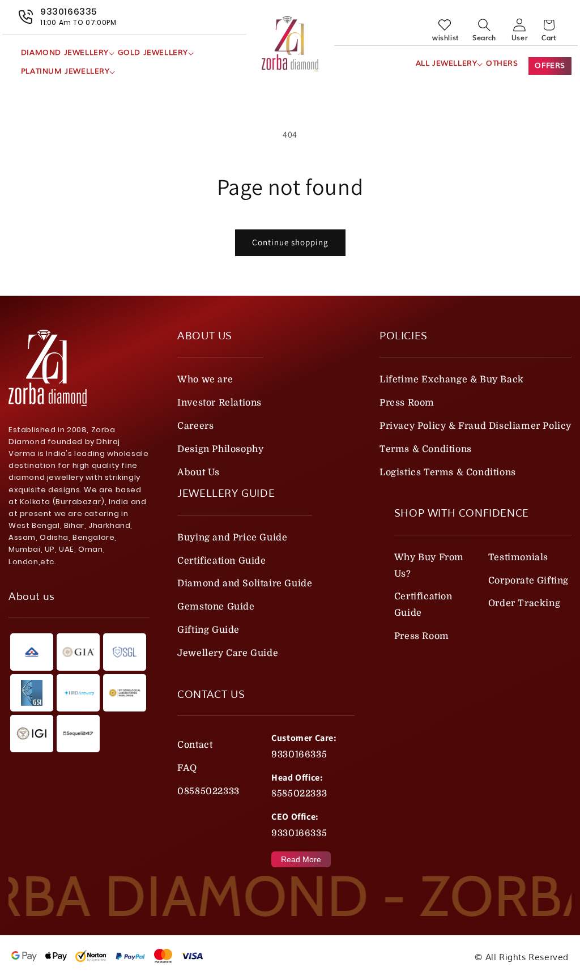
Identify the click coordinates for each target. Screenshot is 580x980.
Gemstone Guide (215, 607)
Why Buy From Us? (429, 565)
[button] (64, 53)
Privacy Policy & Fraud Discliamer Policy (475, 426)
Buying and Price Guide (232, 537)
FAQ (187, 768)
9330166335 (299, 754)
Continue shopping (290, 242)
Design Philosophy (220, 449)
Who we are (205, 379)
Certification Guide (221, 561)
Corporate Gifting (528, 581)
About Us (198, 472)
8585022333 (299, 794)
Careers (195, 426)
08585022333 (208, 791)
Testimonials (518, 557)
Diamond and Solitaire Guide (244, 583)
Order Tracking (524, 603)
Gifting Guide (208, 630)
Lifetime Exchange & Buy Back (451, 379)
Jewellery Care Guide (227, 653)
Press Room (406, 403)
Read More (301, 859)
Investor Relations (219, 403)
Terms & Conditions (425, 449)
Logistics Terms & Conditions (447, 472)
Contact (194, 745)
